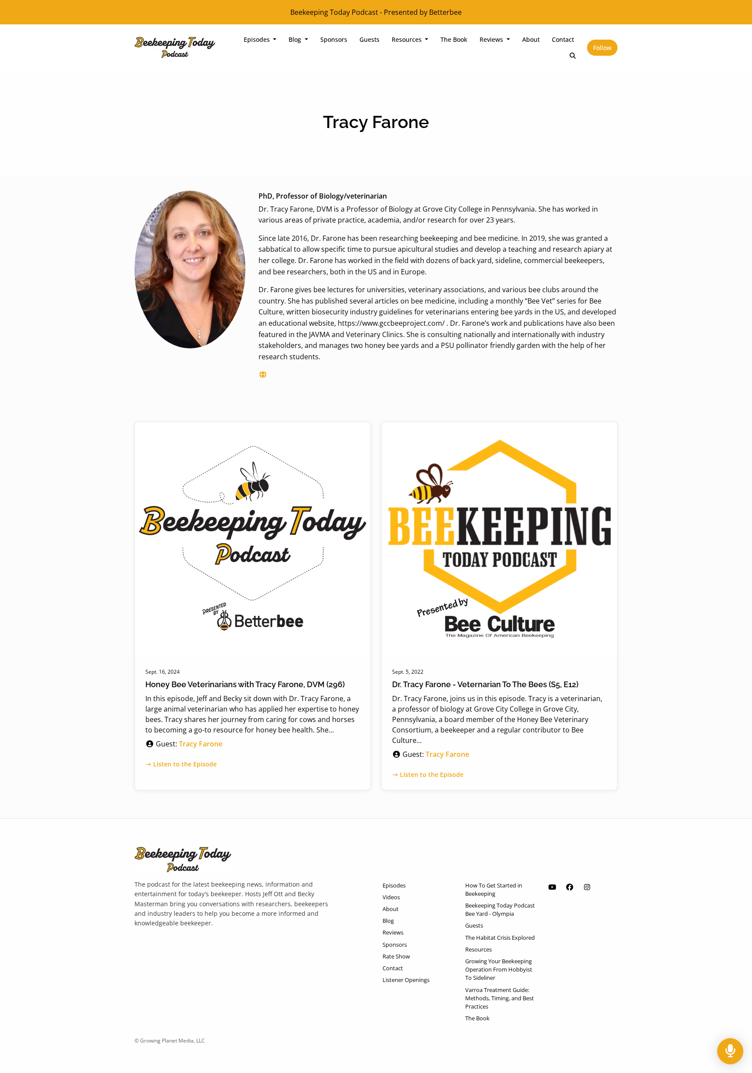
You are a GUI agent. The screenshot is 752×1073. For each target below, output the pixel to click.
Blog (296, 39)
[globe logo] (262, 374)
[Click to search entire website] (573, 55)
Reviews (492, 39)
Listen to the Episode (185, 764)
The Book (453, 39)
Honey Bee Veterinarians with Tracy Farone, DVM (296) (245, 684)
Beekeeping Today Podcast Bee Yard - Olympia (500, 909)
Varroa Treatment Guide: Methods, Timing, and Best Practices (499, 998)
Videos (391, 897)
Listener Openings (406, 980)
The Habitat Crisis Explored (500, 937)
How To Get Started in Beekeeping (493, 889)
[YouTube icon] (552, 887)
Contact (563, 39)
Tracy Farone (200, 744)
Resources (407, 39)
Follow (602, 48)
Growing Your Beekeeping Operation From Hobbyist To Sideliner (498, 969)
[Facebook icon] (569, 887)
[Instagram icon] (587, 887)
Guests (369, 39)
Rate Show (396, 956)
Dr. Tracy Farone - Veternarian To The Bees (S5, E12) (485, 684)
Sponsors (333, 39)
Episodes (258, 39)
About (531, 39)
